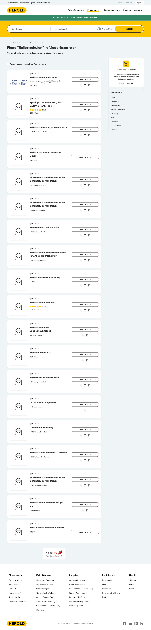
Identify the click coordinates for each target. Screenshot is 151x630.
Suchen (129, 29)
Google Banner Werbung (46, 597)
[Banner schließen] (143, 17)
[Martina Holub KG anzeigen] (18, 356)
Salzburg (114, 114)
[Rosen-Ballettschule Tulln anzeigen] (18, 231)
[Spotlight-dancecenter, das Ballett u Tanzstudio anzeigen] (18, 106)
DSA (104, 597)
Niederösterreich (118, 109)
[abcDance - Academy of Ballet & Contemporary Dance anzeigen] (18, 181)
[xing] (142, 623)
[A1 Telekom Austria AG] (54, 553)
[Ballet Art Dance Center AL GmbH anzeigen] (18, 156)
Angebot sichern (126, 83)
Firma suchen (14, 584)
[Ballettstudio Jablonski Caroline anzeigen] (18, 456)
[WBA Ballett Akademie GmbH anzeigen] (18, 531)
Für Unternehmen (133, 10)
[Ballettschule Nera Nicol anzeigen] (18, 81)
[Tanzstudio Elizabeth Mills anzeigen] (18, 381)
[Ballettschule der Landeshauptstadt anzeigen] (18, 331)
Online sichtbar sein (77, 580)
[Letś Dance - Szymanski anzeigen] (18, 406)
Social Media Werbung (45, 601)
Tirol (113, 118)
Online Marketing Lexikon (79, 601)
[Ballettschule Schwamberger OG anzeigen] (18, 506)
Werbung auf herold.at (18, 601)
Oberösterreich (117, 126)
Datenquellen (107, 580)
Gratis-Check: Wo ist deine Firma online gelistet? (75, 18)
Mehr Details (85, 80)
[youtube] (130, 623)
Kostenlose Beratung (45, 580)
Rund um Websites (77, 584)
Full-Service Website (44, 584)
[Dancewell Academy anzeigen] (18, 431)
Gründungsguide (76, 606)
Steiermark (115, 105)
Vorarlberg (115, 122)
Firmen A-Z (13, 589)
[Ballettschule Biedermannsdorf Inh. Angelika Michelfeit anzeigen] (18, 256)
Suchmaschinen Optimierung (48, 606)
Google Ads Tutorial (77, 593)
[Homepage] (17, 10)
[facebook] (124, 623)
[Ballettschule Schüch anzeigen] (18, 306)
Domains (40, 610)
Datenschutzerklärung (111, 593)
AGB (104, 584)
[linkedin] (136, 623)
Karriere (118, 3)
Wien (113, 97)
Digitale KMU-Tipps (77, 597)
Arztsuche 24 (14, 597)
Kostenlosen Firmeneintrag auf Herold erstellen (28, 3)
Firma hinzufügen (16, 580)
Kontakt (132, 589)
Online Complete (43, 589)
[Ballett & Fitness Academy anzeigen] (18, 281)
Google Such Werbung (46, 593)
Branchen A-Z (15, 593)
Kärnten (114, 130)
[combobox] (30, 28)
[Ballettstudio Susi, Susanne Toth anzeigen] (18, 131)
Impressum (106, 589)
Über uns (128, 3)
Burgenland (116, 101)
